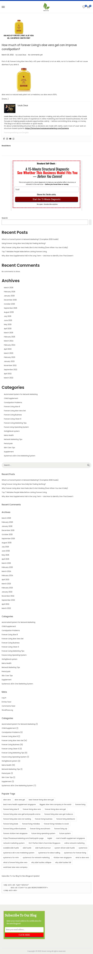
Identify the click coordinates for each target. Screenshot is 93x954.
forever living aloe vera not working (17, 819)
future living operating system (43, 833)
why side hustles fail (63, 862)
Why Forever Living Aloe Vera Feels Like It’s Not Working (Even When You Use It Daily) (35, 247)
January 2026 (9, 296)
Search (5, 218)
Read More (6, 146)
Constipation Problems (13, 402)
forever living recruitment (40, 828)
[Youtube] (10, 139)
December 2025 (10, 300)
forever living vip (60, 828)
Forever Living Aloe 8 (12, 406)
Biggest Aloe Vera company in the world (55, 804)
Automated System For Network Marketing (21, 394)
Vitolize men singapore (63, 857)
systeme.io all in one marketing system (18, 853)
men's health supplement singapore (70, 838)
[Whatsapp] (13, 139)
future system (65, 833)
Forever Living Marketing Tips (15, 423)
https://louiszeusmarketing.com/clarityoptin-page (23, 838)
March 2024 (8, 341)
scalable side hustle (11, 848)
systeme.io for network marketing (36, 857)
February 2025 (9, 337)
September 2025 (10, 308)
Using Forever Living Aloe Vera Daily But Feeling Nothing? (24, 243)
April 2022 (7, 374)
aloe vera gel (20, 800)
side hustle (27, 848)
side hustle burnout (43, 848)
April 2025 (7, 328)
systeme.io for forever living (75, 853)
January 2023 (9, 361)
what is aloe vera (82, 857)
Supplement (9, 452)
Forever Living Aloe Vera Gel (15, 411)
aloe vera (7, 800)
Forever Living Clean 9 (12, 419)
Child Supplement (11, 398)
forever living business (43, 819)
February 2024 (9, 345)
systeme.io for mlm (11, 857)
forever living (80, 804)
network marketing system (14, 843)
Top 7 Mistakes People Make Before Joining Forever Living (24, 251)
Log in (4, 698)
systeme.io (83, 848)
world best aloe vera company (15, 867)
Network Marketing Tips (13, 439)
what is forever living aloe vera (15, 862)
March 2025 (8, 333)
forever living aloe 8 (11, 809)
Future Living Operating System (16, 427)
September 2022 (10, 369)
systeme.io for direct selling (49, 853)
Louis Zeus (22, 55)
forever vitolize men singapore (15, 833)
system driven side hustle (65, 848)
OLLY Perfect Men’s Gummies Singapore (44, 843)
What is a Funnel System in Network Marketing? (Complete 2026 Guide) (30, 239)
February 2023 (9, 357)
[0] (83, 7)
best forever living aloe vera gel (41, 800)
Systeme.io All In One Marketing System (19, 456)
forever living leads (10, 824)
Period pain (8, 443)
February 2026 (9, 292)
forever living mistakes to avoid (56, 824)
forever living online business (14, 828)
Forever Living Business (13, 415)
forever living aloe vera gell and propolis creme (21, 814)
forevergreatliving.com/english (16, 132)
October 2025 (9, 304)
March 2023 (8, 353)
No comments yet (35, 55)
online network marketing (74, 843)
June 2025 (8, 320)
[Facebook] (4, 139)
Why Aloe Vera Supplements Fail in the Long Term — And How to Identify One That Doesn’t (37, 256)
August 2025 (9, 312)
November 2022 (10, 365)
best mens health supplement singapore (19, 804)
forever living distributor (65, 819)
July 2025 (7, 316)
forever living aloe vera (32, 809)
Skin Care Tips (9, 447)
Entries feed (6, 702)
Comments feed (8, 706)
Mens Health (9, 435)
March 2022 (8, 378)
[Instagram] (7, 139)
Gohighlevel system (12, 431)
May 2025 (7, 324)
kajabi (50, 838)
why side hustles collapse (41, 862)
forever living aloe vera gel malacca (58, 814)
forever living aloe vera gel (55, 809)
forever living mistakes (31, 824)
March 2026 (8, 287)
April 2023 (7, 349)
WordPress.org (7, 710)
